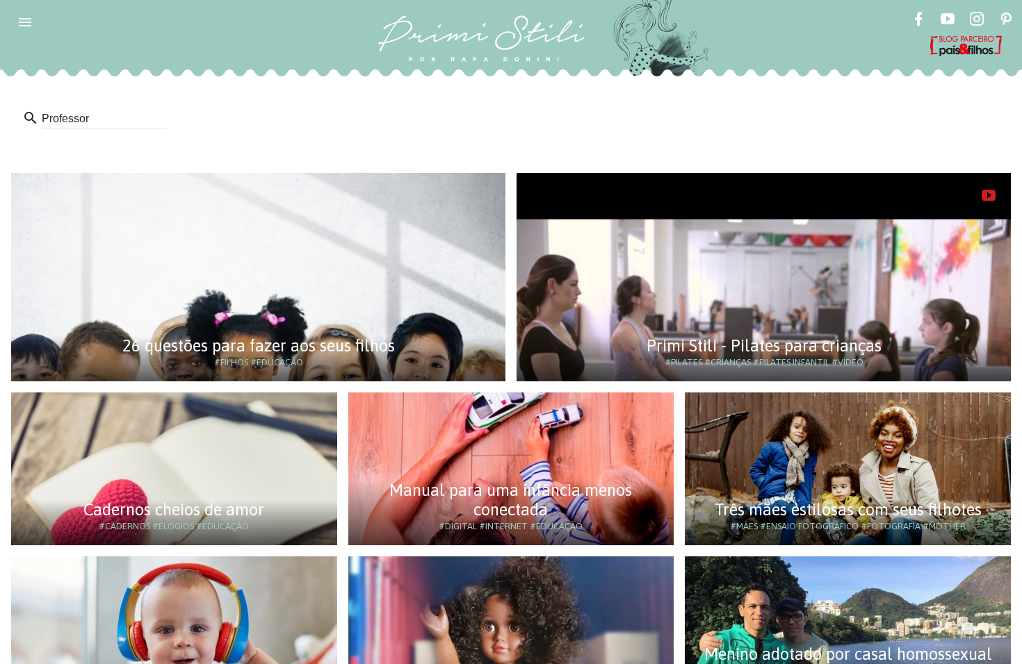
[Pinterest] (1006, 21)
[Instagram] (977, 21)
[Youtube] (947, 21)
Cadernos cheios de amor (173, 509)
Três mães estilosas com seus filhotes (848, 509)
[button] (25, 22)
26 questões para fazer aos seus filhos (258, 345)
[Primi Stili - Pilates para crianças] (989, 195)
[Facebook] (918, 21)
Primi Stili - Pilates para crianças (764, 345)
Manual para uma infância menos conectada (510, 500)
